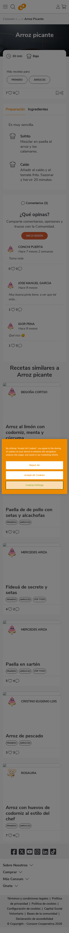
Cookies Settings (34, 485)
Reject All (34, 465)
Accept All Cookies (34, 475)
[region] (34, 466)
